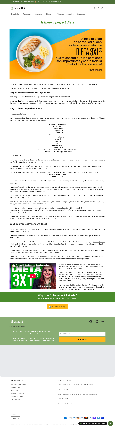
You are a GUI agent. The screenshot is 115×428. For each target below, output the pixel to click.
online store (77, 268)
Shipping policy (73, 424)
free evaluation (99, 242)
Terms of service (64, 424)
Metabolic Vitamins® (92, 256)
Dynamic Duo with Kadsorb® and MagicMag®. (72, 259)
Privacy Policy (15, 390)
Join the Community (17, 396)
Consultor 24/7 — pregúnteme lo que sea (93, 423)
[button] (27, 14)
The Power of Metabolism (18, 384)
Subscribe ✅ (82, 339)
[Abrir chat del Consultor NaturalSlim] (110, 423)
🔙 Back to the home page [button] (57, 307)
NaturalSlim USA (19, 424)
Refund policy (47, 424)
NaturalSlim (16, 101)
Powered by (32, 424)
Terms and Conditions (17, 393)
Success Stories (15, 387)
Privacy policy (55, 424)
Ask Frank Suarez (16, 399)
